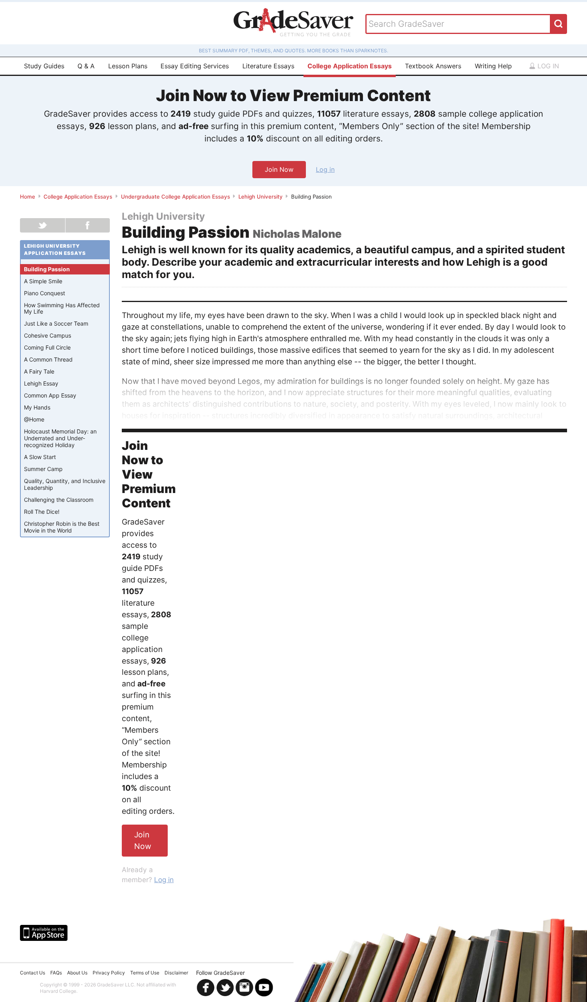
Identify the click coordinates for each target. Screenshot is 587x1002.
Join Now (279, 169)
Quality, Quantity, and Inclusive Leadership (64, 484)
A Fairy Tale (39, 371)
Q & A (86, 66)
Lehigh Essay (41, 383)
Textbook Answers (433, 66)
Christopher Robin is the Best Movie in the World (61, 527)
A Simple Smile (43, 281)
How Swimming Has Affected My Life (62, 308)
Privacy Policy (109, 973)
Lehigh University (260, 196)
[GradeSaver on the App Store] (43, 933)
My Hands (37, 407)
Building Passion (47, 269)
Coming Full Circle (47, 347)
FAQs (56, 973)
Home (27, 196)
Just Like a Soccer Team (56, 323)
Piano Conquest (44, 293)
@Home (34, 419)
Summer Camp (43, 468)
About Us (77, 973)
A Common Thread (48, 359)
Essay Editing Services (195, 66)
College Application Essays (349, 66)
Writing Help (493, 66)
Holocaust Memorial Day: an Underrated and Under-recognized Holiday (60, 438)
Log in (547, 66)
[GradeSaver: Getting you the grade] (293, 23)
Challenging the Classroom (58, 499)
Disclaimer (176, 973)
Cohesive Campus (47, 335)
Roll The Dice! (41, 511)
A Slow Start (40, 456)
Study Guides (44, 66)
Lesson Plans (127, 66)
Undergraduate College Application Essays (175, 196)
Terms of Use (144, 973)
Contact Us (32, 973)
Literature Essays (268, 66)
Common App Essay (50, 395)
